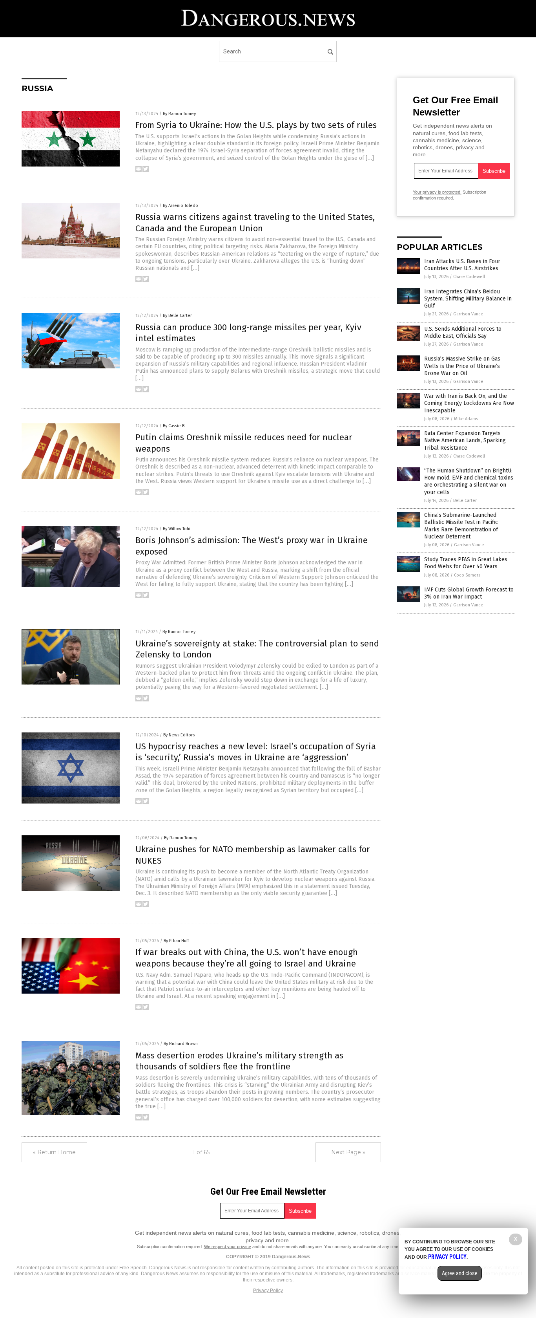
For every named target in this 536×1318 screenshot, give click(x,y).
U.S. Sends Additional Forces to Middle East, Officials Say (462, 332)
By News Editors (179, 735)
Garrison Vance (468, 314)
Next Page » (348, 1152)
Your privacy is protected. (437, 192)
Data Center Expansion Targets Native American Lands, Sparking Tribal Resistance (465, 440)
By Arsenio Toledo (180, 205)
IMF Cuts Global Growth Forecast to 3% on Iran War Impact (469, 593)
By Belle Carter (177, 315)
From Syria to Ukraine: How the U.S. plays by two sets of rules (256, 125)
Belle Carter (465, 500)
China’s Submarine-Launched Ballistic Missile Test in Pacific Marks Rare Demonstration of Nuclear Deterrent (461, 526)
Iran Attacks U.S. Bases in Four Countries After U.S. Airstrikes (462, 265)
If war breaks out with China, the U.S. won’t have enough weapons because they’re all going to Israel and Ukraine (246, 958)
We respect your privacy (227, 1246)
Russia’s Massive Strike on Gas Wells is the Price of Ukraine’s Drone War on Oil (462, 365)
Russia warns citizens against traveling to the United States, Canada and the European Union (255, 223)
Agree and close (460, 1273)
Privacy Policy (268, 1290)
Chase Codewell (469, 276)
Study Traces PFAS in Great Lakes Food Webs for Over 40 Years (465, 563)
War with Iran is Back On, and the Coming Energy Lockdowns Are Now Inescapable (469, 403)
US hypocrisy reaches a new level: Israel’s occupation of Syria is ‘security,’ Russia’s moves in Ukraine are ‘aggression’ (255, 752)
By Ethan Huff (176, 940)
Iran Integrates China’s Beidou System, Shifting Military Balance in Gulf (468, 298)
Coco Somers (467, 575)
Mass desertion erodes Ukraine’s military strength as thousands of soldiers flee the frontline (239, 1061)
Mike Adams (466, 418)
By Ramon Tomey (179, 113)
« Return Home (54, 1152)
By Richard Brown (181, 1043)
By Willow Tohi (176, 528)
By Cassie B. (174, 425)
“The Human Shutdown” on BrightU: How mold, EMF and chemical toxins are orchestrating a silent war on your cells (468, 481)
